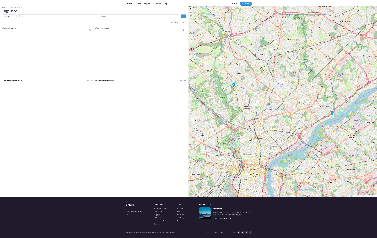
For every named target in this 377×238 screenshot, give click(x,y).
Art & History (158, 218)
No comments (226, 218)
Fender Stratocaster (104, 80)
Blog (165, 4)
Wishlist (179, 212)
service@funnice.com (134, 211)
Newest (174, 23)
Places (139, 4)
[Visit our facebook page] (238, 232)
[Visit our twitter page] (242, 232)
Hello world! (217, 209)
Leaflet (354, 196)
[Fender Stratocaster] (233, 84)
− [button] (190, 11)
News (179, 221)
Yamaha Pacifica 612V (12, 80)
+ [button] (190, 8)
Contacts (232, 232)
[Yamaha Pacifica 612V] (332, 113)
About (209, 232)
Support (223, 232)
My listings (180, 215)
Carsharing (157, 224)
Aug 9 (217, 218)
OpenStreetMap (367, 196)
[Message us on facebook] (250, 232)
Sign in (234, 4)
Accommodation (160, 208)
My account (181, 208)
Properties (147, 4)
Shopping (157, 215)
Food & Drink (158, 212)
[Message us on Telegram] (246, 232)
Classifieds (157, 4)
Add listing (246, 4)
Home (4, 8)
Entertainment (159, 221)
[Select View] (183, 23)
